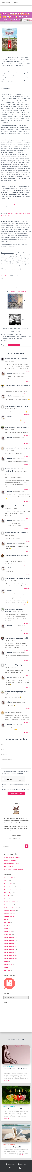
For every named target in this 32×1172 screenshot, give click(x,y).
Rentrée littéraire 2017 (10, 949)
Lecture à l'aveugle (9, 904)
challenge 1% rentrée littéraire (18, 291)
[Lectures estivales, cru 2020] (16, 1132)
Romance (6, 961)
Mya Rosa (10, 213)
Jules (2, 215)
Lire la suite (6, 1080)
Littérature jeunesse (9, 916)
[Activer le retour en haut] (29, 1169)
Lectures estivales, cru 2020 (12, 1147)
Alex (9, 215)
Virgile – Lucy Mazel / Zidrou (11, 863)
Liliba (6, 215)
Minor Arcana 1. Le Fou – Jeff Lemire (13, 869)
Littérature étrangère (9, 910)
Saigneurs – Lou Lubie (10, 860)
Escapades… (7, 895)
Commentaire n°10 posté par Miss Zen (17, 578)
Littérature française (9, 913)
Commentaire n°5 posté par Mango (16, 448)
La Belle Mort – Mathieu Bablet (11, 857)
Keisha (15, 213)
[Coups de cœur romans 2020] (16, 1094)
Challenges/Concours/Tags (11, 889)
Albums (6, 880)
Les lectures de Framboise (11, 907)
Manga (6, 919)
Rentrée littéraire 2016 (10, 946)
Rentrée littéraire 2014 (10, 940)
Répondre (27, 371)
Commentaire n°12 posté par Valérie (16, 638)
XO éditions (14, 205)
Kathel (28, 213)
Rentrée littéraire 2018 (10, 952)
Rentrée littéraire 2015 (10, 943)
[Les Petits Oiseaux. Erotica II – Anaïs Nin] (16, 1054)
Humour (6, 898)
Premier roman (8, 934)
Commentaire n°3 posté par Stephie (16, 406)
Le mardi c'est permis (9, 901)
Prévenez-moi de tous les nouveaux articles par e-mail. (15, 789)
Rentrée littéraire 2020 (10, 958)
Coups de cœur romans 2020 (12, 1109)
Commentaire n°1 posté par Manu (16, 359)
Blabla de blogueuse (9, 886)
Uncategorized (8, 967)
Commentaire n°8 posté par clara (15, 533)
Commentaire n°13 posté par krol (15, 665)
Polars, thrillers (8, 931)
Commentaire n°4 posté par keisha (16, 427)
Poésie (6, 928)
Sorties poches (8, 964)
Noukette (9, 724)
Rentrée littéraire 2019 (10, 955)
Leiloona (7, 712)
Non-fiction (7, 922)
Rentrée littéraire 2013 (10, 937)
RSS (22, 1168)
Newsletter (14, 1168)
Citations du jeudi (8, 892)
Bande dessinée (8, 883)
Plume (24, 213)
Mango (20, 213)
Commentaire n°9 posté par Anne (15, 555)
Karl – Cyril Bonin (8, 866)
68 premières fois (8, 878)
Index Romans (22, 1164)
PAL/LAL (6, 925)
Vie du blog (7, 970)
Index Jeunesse (11, 1164)
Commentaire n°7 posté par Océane (16, 506)
